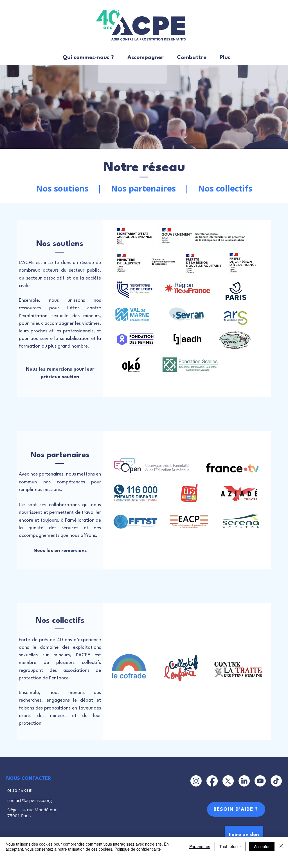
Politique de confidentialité (137, 849)
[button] (85, 58)
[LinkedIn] (244, 781)
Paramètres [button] (199, 846)
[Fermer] (281, 846)
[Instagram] (196, 781)
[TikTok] (276, 781)
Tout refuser (230, 846)
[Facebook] (212, 781)
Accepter (262, 846)
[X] (228, 781)
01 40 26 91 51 (19, 791)
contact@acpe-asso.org (29, 800)
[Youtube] (260, 781)
